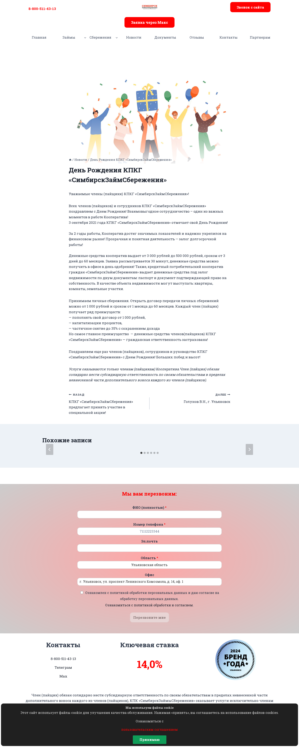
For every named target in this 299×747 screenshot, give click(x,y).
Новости (133, 37)
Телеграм (63, 667)
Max (63, 676)
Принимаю (150, 739)
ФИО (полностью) (149, 508)
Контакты (228, 37)
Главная (39, 37)
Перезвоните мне (149, 617)
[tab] (141, 453)
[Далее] (249, 449)
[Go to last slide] (49, 449)
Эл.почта (149, 541)
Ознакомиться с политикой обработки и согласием (149, 605)
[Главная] (70, 160)
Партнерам (260, 37)
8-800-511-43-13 (42, 8)
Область (149, 558)
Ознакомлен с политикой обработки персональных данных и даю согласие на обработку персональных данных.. (152, 598)
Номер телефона (149, 524)
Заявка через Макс (149, 22)
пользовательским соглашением (149, 729)
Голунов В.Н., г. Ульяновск (207, 398)
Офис (149, 575)
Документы (165, 37)
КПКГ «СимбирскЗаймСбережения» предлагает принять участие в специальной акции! (101, 404)
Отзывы (197, 37)
